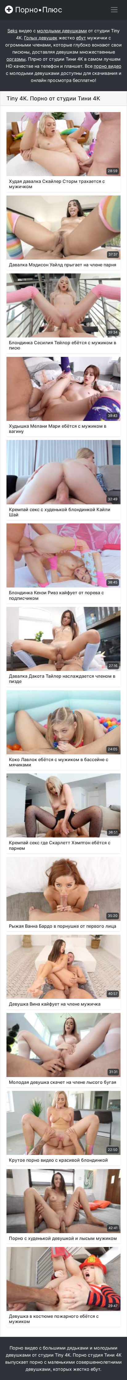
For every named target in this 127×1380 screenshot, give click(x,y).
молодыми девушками (62, 30)
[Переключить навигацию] (114, 9)
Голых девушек (40, 37)
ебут (81, 37)
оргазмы (16, 59)
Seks (12, 30)
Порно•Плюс (37, 9)
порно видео (107, 66)
